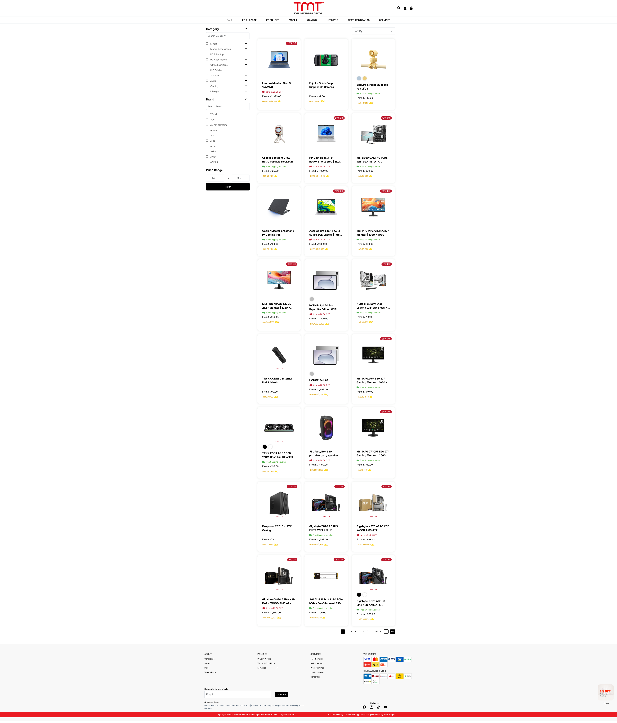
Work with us (210, 672)
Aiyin (212, 146)
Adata (213, 130)
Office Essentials (219, 64)
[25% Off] (279, 59)
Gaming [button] (312, 20)
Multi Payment (317, 663)
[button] (276, 667)
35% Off (386, 338)
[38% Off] (373, 206)
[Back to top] (6, 717)
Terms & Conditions (266, 663)
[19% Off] (373, 133)
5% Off (292, 559)
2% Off (339, 486)
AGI (212, 135)
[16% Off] (326, 575)
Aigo (212, 140)
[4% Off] (373, 280)
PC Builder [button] (272, 20)
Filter (228, 186)
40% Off (291, 264)
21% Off (339, 118)
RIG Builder (216, 70)
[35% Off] (373, 354)
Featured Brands (359, 20)
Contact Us (209, 659)
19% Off (386, 118)
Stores (207, 663)
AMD (213, 156)
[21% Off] (326, 133)
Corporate (315, 677)
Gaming (214, 86)
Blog (206, 668)
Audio (213, 80)
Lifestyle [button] (332, 20)
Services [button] (384, 20)
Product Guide (316, 672)
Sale (229, 20)
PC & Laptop (217, 54)
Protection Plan (317, 668)
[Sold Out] (279, 354)
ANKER (214, 162)
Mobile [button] (293, 20)
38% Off (386, 191)
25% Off (291, 43)
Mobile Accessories (220, 49)
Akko (213, 151)
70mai (213, 114)
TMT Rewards (316, 659)
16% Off (339, 559)
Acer (212, 119)
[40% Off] (279, 280)
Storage (214, 75)
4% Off (386, 264)
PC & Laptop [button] (249, 20)
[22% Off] (326, 206)
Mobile (213, 43)
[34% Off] (373, 427)
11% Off (292, 486)
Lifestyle (214, 91)
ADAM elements (218, 124)
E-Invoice (261, 668)
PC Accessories (218, 59)
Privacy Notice (264, 659)
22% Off (339, 191)
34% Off (386, 411)
